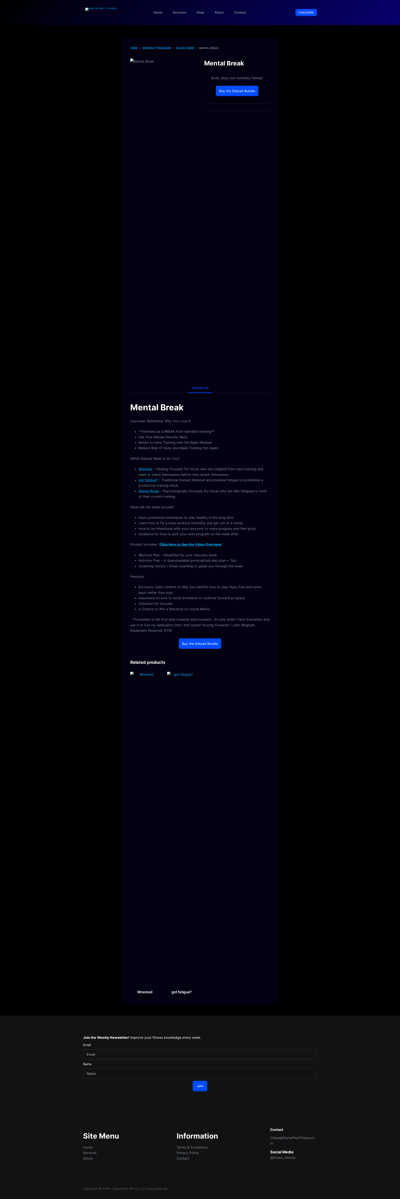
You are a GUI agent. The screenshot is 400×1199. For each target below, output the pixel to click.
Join (200, 1086)
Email (87, 1045)
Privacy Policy (188, 1153)
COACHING (306, 12)
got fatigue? (148, 480)
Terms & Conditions (192, 1147)
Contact (240, 12)
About (219, 12)
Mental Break (149, 491)
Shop (200, 12)
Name (87, 1064)
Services (179, 12)
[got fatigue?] (181, 828)
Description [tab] (200, 388)
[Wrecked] (145, 828)
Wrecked (145, 469)
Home (158, 12)
